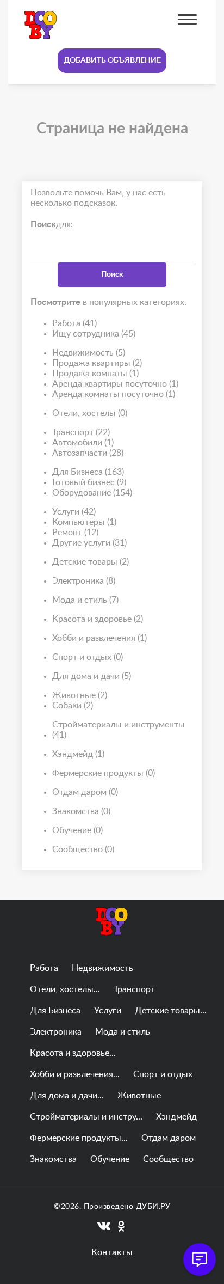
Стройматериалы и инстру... (86, 1116)
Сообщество (83, 849)
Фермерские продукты (103, 773)
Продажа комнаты (95, 373)
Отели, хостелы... (65, 989)
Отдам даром (85, 792)
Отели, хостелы (89, 413)
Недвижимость (88, 352)
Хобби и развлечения (99, 638)
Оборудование (92, 492)
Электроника (83, 581)
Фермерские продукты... (79, 1138)
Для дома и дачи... (67, 1095)
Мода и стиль (85, 600)
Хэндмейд (78, 754)
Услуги (74, 512)
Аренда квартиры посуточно (115, 384)
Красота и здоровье (97, 619)
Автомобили (83, 442)
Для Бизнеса (88, 472)
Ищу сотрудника (93, 333)
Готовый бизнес (89, 482)
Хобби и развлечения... (75, 1074)
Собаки (72, 705)
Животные (79, 695)
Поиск (112, 274)
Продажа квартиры (97, 363)
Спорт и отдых (87, 657)
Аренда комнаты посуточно (113, 394)
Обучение (77, 830)
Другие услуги (89, 543)
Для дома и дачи (91, 676)
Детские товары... (171, 1010)
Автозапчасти (87, 453)
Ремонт (75, 532)
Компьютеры (84, 522)
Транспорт (81, 432)
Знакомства (81, 811)
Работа (74, 323)
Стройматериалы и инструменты (118, 729)
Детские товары (90, 562)
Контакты (112, 1252)
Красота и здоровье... (73, 1053)
